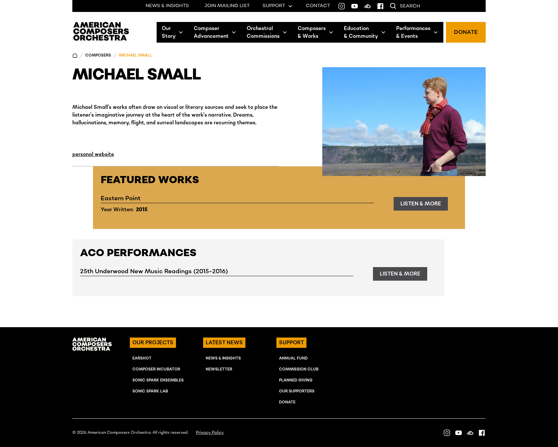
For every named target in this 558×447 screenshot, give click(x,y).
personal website (93, 154)
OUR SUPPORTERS (297, 391)
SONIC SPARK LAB (150, 391)
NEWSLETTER (219, 369)
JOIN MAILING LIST (227, 6)
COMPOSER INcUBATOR (156, 369)
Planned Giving (296, 380)
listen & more (420, 203)
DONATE (466, 32)
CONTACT (318, 6)
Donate (287, 402)
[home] (101, 32)
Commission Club (298, 369)
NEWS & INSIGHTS (167, 6)
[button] (173, 32)
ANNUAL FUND (293, 358)
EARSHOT (141, 358)
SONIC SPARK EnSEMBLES (158, 380)
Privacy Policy (210, 432)
